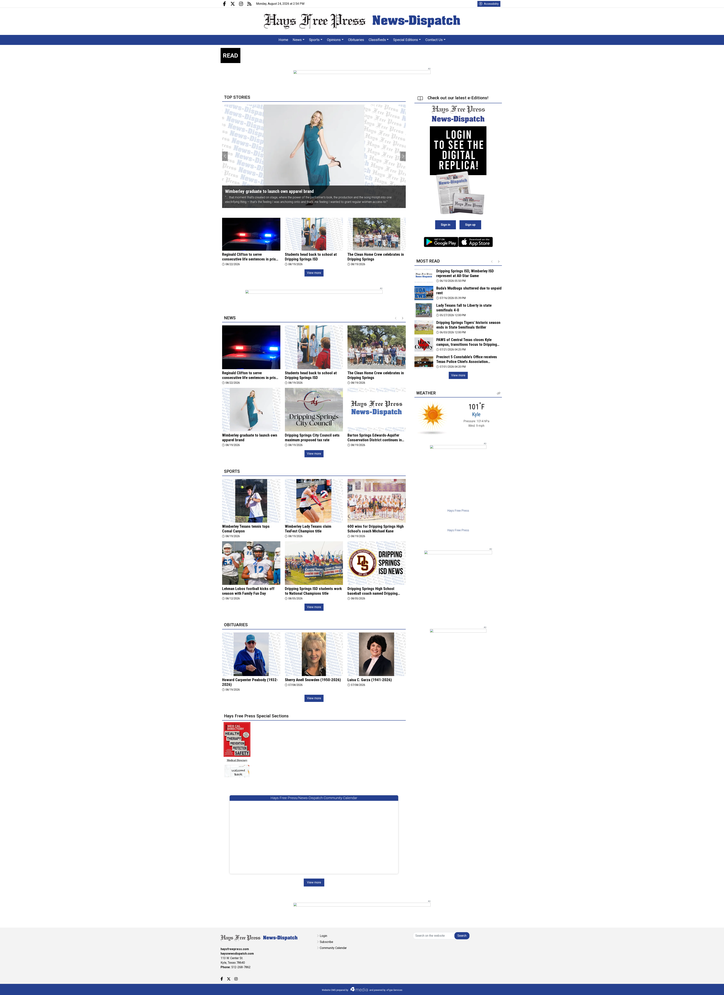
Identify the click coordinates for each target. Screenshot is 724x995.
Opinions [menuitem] (334, 40)
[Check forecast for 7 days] (432, 417)
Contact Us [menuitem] (434, 40)
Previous (225, 156)
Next (403, 156)
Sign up (470, 224)
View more (314, 273)
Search (461, 935)
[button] (498, 393)
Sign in (445, 224)
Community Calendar (333, 948)
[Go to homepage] (362, 21)
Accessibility (491, 3)
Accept (711, 988)
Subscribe (326, 942)
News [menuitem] (297, 40)
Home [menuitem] (283, 40)
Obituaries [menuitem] (356, 40)
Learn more (692, 988)
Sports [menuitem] (314, 40)
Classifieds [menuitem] (377, 40)
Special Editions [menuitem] (405, 40)
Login (323, 936)
